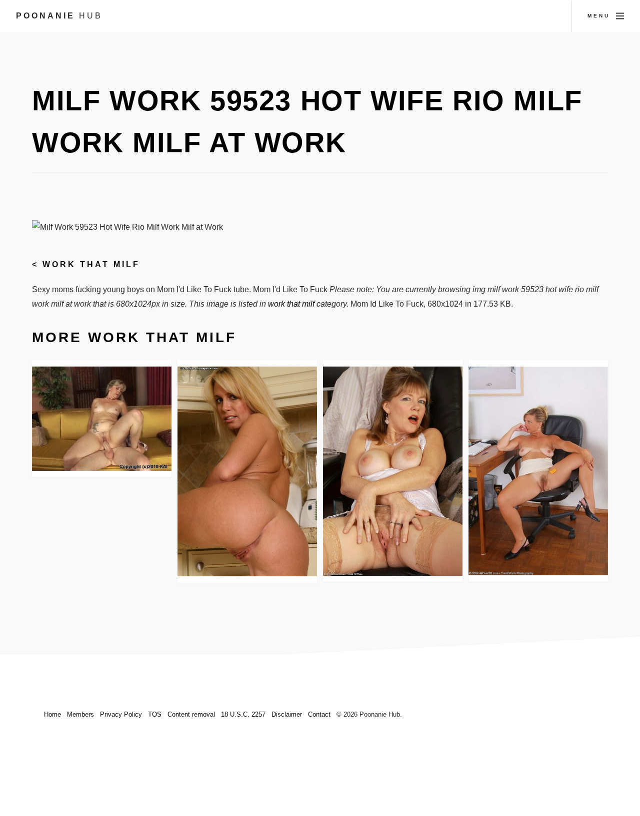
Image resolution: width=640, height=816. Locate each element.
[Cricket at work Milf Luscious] (538, 471)
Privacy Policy (121, 714)
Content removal (191, 714)
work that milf (91, 264)
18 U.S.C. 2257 (243, 714)
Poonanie (59, 15)
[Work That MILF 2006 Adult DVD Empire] (102, 419)
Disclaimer (287, 714)
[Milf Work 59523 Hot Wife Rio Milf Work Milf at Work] (247, 471)
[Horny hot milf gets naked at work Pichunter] (392, 471)
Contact (319, 714)
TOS (155, 714)
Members (80, 714)
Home (52, 714)
